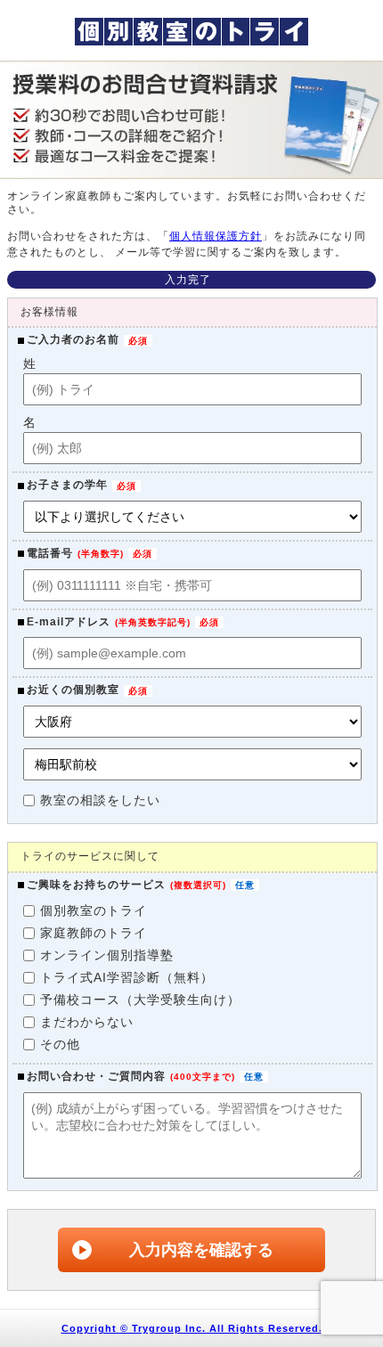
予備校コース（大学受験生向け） (140, 999)
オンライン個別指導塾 (107, 955)
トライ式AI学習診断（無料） (127, 977)
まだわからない (87, 1022)
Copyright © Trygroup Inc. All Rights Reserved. (191, 1328)
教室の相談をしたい (100, 800)
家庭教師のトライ (93, 933)
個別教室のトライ (93, 910)
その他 (60, 1044)
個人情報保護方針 (215, 236)
